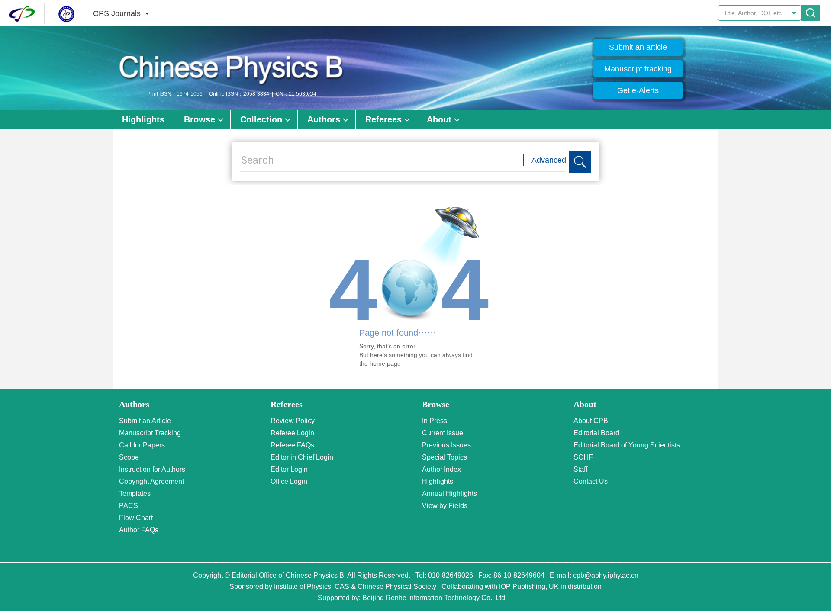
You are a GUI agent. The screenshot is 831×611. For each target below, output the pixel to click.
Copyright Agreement (151, 481)
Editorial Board (596, 433)
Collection (261, 119)
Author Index (441, 469)
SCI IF (583, 457)
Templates (135, 493)
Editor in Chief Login (302, 457)
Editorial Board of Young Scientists (626, 445)
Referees (383, 119)
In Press (434, 420)
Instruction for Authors (152, 469)
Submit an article (638, 47)
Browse (199, 119)
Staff (580, 469)
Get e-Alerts (638, 90)
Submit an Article (145, 420)
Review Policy (293, 420)
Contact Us (590, 481)
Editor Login (289, 469)
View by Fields (444, 505)
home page (385, 363)
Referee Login (292, 433)
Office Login (289, 481)
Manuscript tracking (638, 68)
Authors (323, 119)
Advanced (548, 160)
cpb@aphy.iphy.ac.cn (605, 575)
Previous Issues (446, 445)
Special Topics (444, 457)
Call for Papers (142, 445)
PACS (128, 505)
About (439, 119)
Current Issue (442, 433)
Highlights (143, 119)
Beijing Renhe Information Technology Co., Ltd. (434, 597)
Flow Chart (136, 517)
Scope (129, 457)
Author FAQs (138, 530)
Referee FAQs (292, 445)
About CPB (590, 420)
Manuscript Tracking (150, 433)
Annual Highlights (449, 493)
